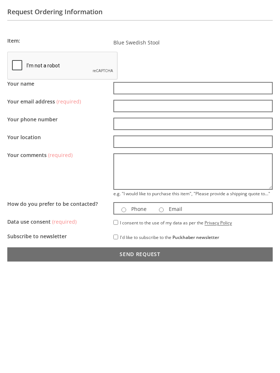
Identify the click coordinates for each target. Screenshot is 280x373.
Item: (13, 40)
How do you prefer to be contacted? (52, 203)
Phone (138, 208)
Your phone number (32, 119)
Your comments (40, 155)
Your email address (44, 101)
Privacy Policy (218, 223)
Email (174, 208)
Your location (24, 137)
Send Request (140, 254)
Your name (20, 83)
